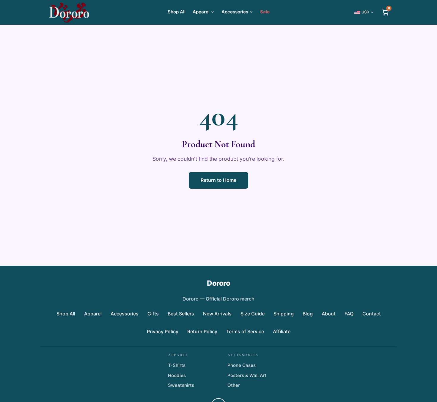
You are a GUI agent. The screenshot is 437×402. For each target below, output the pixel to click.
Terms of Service (245, 331)
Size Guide (252, 314)
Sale (265, 12)
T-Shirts (177, 365)
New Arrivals (217, 314)
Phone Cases (241, 365)
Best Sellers (181, 314)
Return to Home (218, 180)
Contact (371, 314)
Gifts (153, 314)
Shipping (283, 314)
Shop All (177, 12)
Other (233, 385)
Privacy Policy (162, 331)
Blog (308, 314)
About (329, 314)
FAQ (349, 314)
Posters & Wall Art (247, 375)
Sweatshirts (181, 385)
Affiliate (281, 331)
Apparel (201, 12)
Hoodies (177, 375)
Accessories (234, 12)
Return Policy (202, 331)
